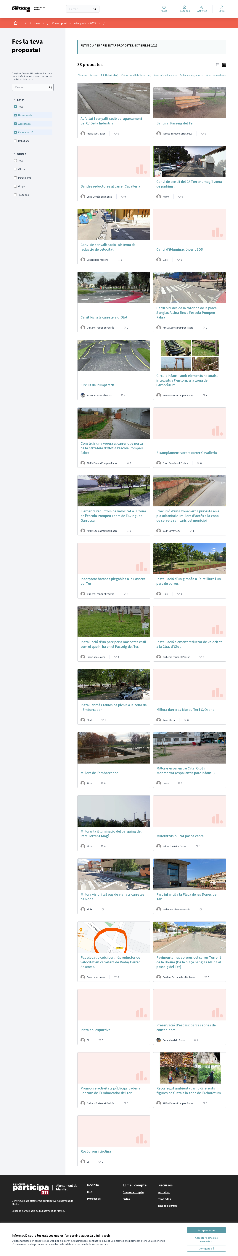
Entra (126, 1199)
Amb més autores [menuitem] (216, 75)
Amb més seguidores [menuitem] (191, 75)
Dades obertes (167, 1205)
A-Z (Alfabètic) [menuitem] (109, 75)
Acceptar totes (206, 1230)
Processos (36, 23)
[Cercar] (95, 8)
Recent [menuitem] (94, 75)
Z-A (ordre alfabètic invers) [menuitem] (136, 75)
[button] (19, 100)
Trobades (164, 1199)
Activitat (164, 1192)
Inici (90, 1192)
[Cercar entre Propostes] (50, 87)
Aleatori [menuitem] (82, 75)
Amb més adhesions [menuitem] (165, 75)
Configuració (206, 1248)
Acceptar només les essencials (206, 1239)
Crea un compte (133, 1192)
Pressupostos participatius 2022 (74, 23)
